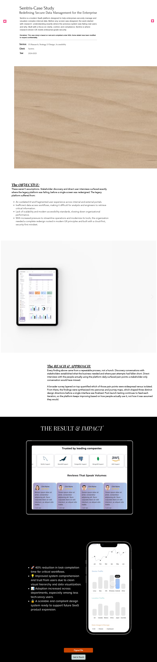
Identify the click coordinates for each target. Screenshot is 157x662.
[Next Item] (152, 296)
